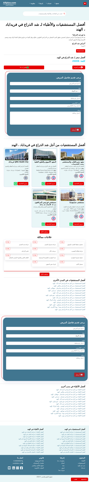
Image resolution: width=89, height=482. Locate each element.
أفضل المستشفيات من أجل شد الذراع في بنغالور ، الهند (69, 286)
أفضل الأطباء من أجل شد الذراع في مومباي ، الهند (71, 408)
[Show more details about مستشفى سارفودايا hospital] (71, 224)
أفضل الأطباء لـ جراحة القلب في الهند (33, 434)
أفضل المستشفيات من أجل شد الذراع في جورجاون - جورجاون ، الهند (65, 295)
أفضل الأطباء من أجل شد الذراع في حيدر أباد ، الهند (70, 404)
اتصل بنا (20, 458)
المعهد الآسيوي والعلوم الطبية (45, 162)
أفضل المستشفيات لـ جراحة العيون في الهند (73, 436)
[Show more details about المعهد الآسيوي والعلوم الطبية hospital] (43, 183)
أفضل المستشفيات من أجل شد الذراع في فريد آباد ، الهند (69, 293)
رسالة (79, 110)
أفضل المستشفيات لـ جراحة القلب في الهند (73, 434)
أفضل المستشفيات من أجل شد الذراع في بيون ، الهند (70, 309)
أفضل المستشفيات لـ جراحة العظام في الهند (73, 443)
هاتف (79, 95)
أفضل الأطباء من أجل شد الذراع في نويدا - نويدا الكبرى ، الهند (68, 413)
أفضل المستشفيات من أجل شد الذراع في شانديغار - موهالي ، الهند (66, 288)
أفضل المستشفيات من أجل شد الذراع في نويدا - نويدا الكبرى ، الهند (66, 307)
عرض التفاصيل (78, 183)
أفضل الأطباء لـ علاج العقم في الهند (33, 441)
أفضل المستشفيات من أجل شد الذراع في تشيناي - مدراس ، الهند (66, 290)
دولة (79, 88)
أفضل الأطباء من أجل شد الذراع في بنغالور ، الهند (71, 392)
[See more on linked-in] (13, 468)
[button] (56, 3)
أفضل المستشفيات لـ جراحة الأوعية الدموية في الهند (71, 439)
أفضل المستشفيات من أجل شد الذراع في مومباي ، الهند (69, 302)
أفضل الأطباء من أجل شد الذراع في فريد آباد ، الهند (70, 399)
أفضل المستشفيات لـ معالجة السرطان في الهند (72, 447)
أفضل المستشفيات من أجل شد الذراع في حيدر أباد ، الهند (69, 297)
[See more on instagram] (17, 468)
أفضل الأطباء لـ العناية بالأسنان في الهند (32, 452)
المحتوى (82, 458)
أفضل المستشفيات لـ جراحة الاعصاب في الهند (72, 432)
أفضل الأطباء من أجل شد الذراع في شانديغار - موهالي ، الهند (68, 394)
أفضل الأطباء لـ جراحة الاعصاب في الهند (32, 432)
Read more (80, 51)
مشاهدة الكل (44, 232)
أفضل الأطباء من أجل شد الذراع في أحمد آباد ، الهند (70, 389)
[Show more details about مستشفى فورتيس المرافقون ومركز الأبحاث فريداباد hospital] (43, 224)
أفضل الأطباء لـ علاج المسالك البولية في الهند (31, 445)
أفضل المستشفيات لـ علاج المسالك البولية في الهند (71, 445)
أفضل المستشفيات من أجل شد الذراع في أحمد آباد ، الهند (69, 283)
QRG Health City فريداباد (18, 162)
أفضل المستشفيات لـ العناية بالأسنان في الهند (72, 452)
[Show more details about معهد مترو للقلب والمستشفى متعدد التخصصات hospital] (71, 183)
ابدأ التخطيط (83, 479)
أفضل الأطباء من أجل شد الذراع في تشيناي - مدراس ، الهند (68, 397)
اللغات (75, 479)
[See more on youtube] (9, 468)
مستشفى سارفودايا (77, 202)
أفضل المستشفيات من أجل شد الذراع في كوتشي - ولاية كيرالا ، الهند (65, 300)
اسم (79, 80)
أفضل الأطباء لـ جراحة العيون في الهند (33, 436)
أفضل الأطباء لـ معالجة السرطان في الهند (32, 447)
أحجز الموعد (77, 67)
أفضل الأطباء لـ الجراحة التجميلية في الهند (32, 450)
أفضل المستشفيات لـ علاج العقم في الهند (74, 441)
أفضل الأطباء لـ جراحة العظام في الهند (33, 443)
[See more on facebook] (21, 468)
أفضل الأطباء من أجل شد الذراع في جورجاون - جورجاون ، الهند (67, 401)
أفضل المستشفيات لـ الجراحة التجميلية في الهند (72, 450)
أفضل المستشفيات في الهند (74, 429)
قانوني (41, 458)
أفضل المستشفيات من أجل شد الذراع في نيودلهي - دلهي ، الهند (67, 304)
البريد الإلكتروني (76, 103)
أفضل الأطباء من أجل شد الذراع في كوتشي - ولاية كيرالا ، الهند (67, 406)
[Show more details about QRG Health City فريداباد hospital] (15, 183)
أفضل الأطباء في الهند (35, 429)
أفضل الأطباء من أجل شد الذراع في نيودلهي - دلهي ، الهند (69, 411)
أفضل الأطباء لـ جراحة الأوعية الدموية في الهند (30, 439)
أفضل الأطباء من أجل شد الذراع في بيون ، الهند (71, 415)
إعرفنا (62, 458)
